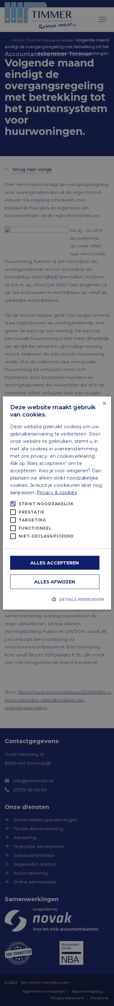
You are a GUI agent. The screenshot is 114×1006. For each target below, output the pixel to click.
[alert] (57, 503)
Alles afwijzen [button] (54, 581)
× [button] (104, 403)
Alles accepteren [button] (54, 562)
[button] (57, 599)
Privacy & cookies (57, 492)
